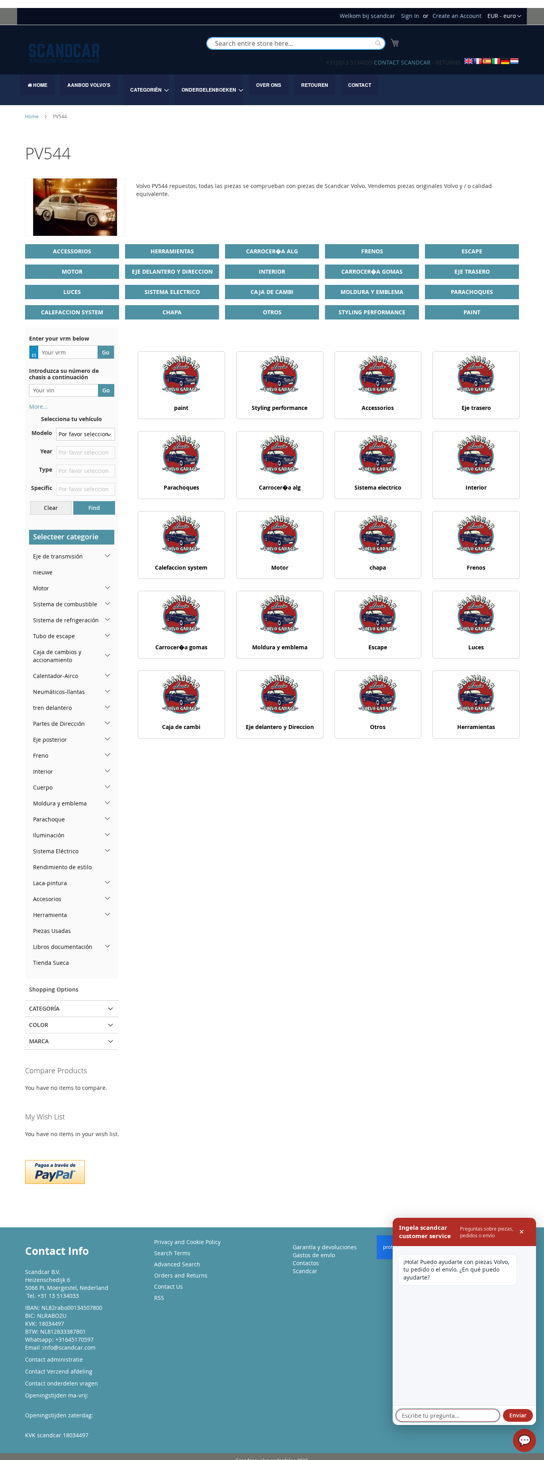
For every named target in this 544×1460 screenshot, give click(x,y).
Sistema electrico (172, 292)
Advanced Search (177, 1264)
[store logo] (64, 53)
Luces (72, 292)
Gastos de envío (314, 1255)
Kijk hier (36, 1403)
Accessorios (72, 251)
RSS (159, 1297)
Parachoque (49, 819)
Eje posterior (50, 739)
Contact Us (168, 1286)
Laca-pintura (50, 883)
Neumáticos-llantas (59, 692)
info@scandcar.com (69, 1347)
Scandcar (305, 1271)
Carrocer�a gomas (372, 271)
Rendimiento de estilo (62, 867)
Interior (272, 271)
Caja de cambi (272, 292)
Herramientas (172, 251)
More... (38, 406)
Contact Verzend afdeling (58, 1371)
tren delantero (52, 707)
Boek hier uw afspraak (54, 1423)
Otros (272, 312)
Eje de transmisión (58, 556)
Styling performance (372, 312)
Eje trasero (472, 271)
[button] (504, 16)
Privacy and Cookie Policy (187, 1242)
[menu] (272, 89)
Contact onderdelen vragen (61, 1383)
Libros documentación (62, 946)
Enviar (517, 1415)
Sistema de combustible (65, 604)
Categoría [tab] (44, 1008)
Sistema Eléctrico (55, 851)
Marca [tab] (39, 1041)
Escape (472, 251)
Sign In (410, 16)
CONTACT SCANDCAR (402, 62)
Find (94, 507)
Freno (40, 755)
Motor (72, 271)
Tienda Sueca (51, 962)
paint (472, 312)
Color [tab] (38, 1025)
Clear (51, 507)
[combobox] (295, 43)
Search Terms (172, 1253)
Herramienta (50, 915)
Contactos (306, 1263)
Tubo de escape (54, 636)
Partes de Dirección (59, 723)
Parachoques (472, 292)
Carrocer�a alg (272, 251)
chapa (172, 312)
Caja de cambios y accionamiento (57, 656)
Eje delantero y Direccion (172, 271)
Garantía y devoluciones (325, 1247)
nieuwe (43, 572)
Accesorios (47, 899)
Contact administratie (54, 1359)
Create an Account (456, 16)
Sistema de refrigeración (66, 620)
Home (32, 116)
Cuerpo (43, 787)
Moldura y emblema (371, 292)
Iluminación (49, 835)
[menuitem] (37, 84)
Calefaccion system (72, 312)
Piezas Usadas (52, 931)
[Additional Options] (55, 1171)
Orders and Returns (180, 1275)
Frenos (372, 251)
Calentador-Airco (55, 676)
